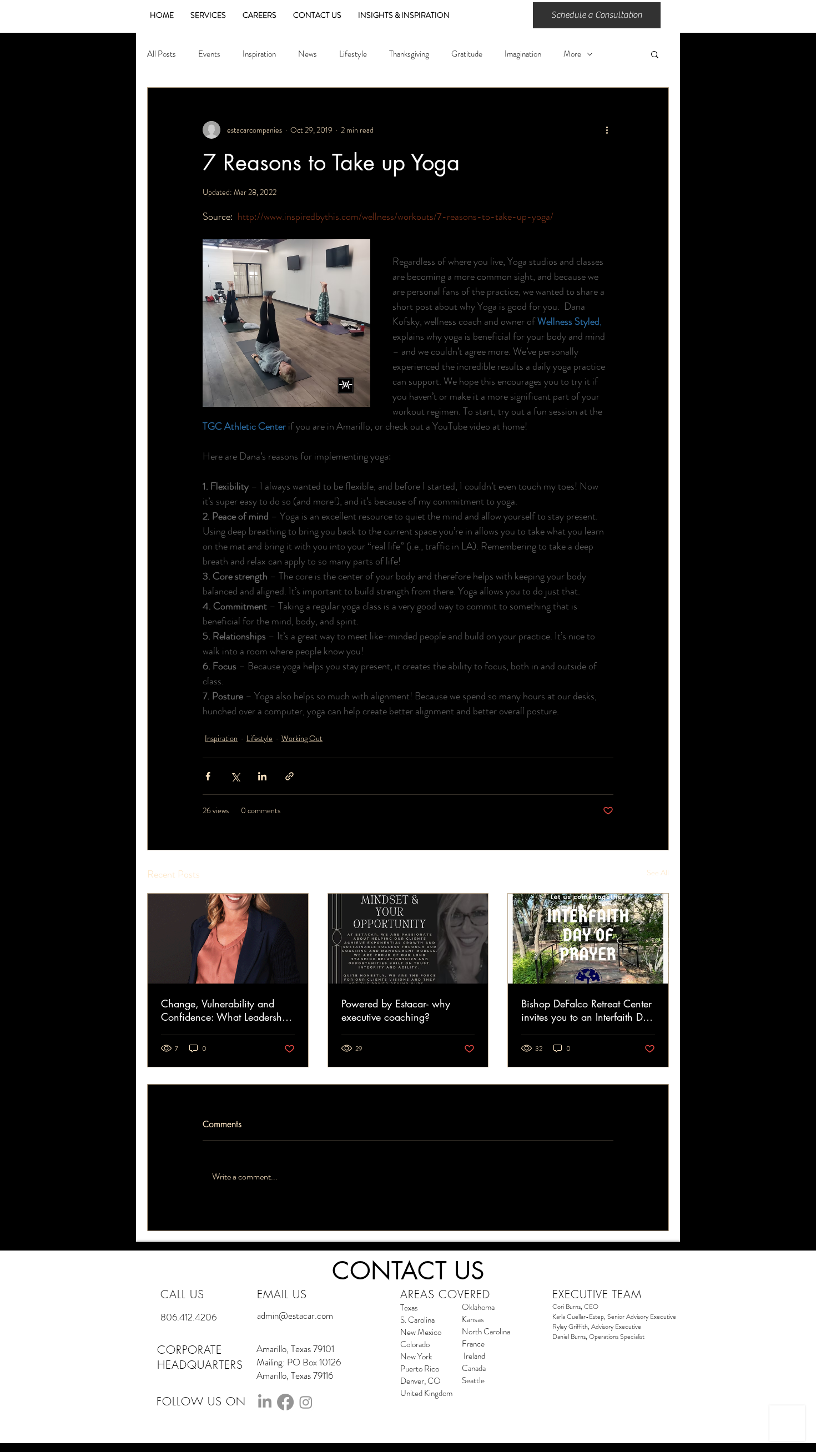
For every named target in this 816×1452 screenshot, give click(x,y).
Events (209, 54)
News (307, 54)
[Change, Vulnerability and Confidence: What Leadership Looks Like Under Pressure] (228, 939)
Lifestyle (353, 54)
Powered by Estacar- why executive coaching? (395, 1010)
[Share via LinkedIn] (262, 776)
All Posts (161, 54)
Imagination (523, 54)
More (572, 54)
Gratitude (466, 54)
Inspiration (259, 54)
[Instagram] (306, 1402)
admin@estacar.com (295, 1315)
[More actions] (606, 130)
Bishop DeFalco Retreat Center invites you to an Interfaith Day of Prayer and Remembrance (587, 1010)
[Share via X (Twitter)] (235, 776)
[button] (654, 53)
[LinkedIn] (264, 1402)
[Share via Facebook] (208, 776)
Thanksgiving (409, 54)
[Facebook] (285, 1402)
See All (658, 872)
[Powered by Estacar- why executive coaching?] (408, 939)
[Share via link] (289, 776)
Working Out (302, 738)
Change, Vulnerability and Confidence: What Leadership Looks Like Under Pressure (225, 1010)
